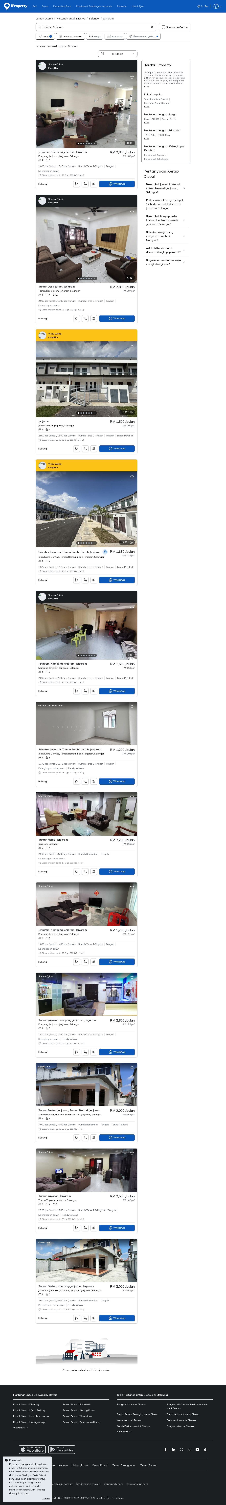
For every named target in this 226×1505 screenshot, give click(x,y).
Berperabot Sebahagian (156, 159)
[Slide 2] (81, 143)
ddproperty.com (113, 1484)
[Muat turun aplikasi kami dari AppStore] (32, 1449)
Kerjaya (63, 1465)
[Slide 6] (91, 143)
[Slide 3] (83, 143)
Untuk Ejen (138, 6)
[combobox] (96, 27)
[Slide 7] (94, 143)
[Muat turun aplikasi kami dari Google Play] (61, 1449)
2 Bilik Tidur (164, 135)
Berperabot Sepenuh (155, 155)
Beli (35, 6)
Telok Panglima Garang (156, 99)
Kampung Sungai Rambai (157, 103)
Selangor (94, 18)
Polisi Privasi (39, 1475)
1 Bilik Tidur (150, 135)
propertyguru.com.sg (60, 1484)
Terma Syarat (148, 1465)
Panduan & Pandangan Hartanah (94, 6)
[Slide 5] (89, 143)
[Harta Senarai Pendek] (132, 77)
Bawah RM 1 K (169, 119)
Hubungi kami (80, 1465)
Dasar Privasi (100, 1465)
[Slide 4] (86, 143)
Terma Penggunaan (124, 1465)
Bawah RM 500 (151, 119)
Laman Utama (44, 18)
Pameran (122, 6)
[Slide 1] (78, 143)
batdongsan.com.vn (88, 1484)
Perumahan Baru (62, 6)
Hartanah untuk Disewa (70, 18)
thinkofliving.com (137, 1484)
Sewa (45, 6)
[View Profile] (50, 66)
